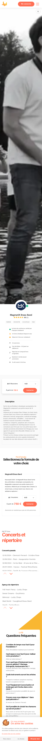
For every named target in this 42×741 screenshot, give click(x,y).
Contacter (30, 390)
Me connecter (26, 4)
